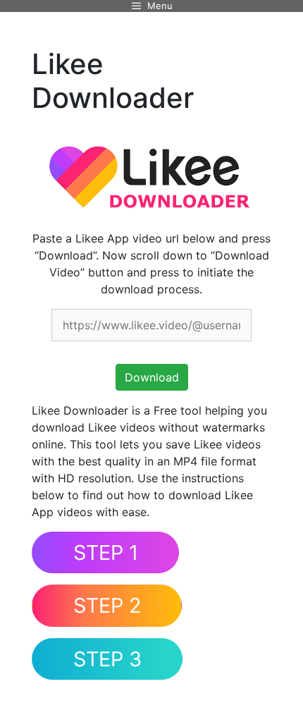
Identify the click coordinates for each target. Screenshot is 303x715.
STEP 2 (107, 605)
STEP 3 (107, 659)
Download (152, 377)
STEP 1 (105, 552)
